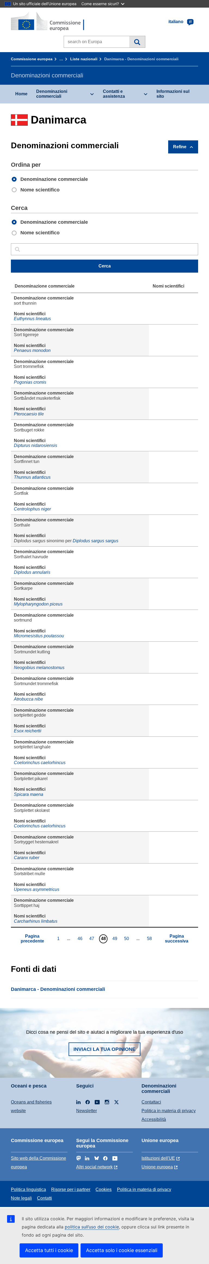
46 (81, 938)
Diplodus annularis (32, 572)
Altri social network (94, 1167)
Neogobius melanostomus (39, 667)
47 (92, 938)
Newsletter (86, 1110)
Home (21, 94)
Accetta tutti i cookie (49, 1250)
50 (127, 938)
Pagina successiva (176, 938)
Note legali (21, 1198)
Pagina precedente (32, 938)
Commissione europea (32, 59)
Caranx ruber (26, 857)
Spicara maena (28, 794)
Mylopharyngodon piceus (38, 604)
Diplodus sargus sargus (95, 540)
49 (115, 938)
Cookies (104, 1189)
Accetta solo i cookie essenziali (121, 1250)
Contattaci (151, 1102)
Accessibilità (154, 1119)
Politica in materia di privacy (169, 1110)
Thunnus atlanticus (32, 477)
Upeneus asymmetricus (36, 889)
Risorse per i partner (70, 1189)
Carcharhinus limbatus (35, 921)
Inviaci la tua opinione (104, 1049)
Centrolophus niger (32, 509)
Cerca (137, 42)
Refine (179, 146)
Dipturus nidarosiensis (35, 445)
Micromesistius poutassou (39, 635)
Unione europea (157, 1167)
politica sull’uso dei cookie (92, 1227)
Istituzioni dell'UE (158, 1158)
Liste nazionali (83, 59)
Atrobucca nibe (28, 699)
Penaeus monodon (32, 350)
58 (150, 938)
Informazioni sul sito (172, 94)
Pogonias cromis (30, 382)
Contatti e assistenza (114, 94)
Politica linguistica (28, 1189)
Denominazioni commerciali (51, 94)
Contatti (44, 1198)
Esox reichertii (27, 731)
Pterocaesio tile (29, 414)
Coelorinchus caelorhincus (40, 762)
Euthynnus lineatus (32, 318)
